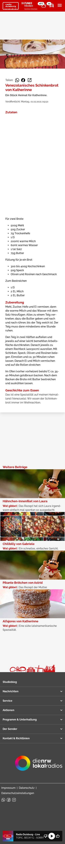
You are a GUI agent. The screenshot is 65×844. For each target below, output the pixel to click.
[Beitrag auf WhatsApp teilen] (17, 80)
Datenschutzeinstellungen (17, 793)
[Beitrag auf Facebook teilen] (23, 80)
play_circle (52, 836)
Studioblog (10, 682)
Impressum (8, 787)
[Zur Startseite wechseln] (11, 6)
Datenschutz (26, 787)
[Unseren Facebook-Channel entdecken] (9, 800)
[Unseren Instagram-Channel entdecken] (14, 800)
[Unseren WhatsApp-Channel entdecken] (3, 800)
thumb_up (58, 836)
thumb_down (46, 836)
